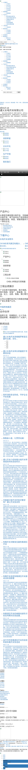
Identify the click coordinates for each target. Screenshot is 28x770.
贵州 (7, 746)
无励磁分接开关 (10, 19)
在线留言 (5, 35)
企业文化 (8, 5)
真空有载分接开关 (10, 16)
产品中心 (5, 14)
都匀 (2, 748)
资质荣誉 (5, 11)
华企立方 (8, 744)
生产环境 (8, 7)
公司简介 (8, 4)
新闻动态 (5, 28)
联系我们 (5, 36)
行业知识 (8, 33)
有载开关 (7, 44)
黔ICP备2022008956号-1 (9, 741)
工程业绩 (5, 25)
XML (20, 102)
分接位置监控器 (10, 24)
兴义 (25, 746)
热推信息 (2, 102)
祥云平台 (25, 743)
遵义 (15, 746)
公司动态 (8, 30)
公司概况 (5, 2)
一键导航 (8, 39)
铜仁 (23, 746)
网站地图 (13, 102)
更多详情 (2, 131)
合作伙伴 (8, 8)
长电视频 (8, 10)
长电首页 (2, 673)
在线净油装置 (9, 22)
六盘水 (12, 746)
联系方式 (8, 38)
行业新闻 (8, 31)
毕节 (20, 746)
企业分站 (7, 102)
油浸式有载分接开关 (11, 18)
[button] (0, 309)
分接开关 (11, 44)
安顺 (18, 746)
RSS (17, 102)
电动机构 (8, 21)
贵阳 (9, 746)
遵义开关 (15, 44)
